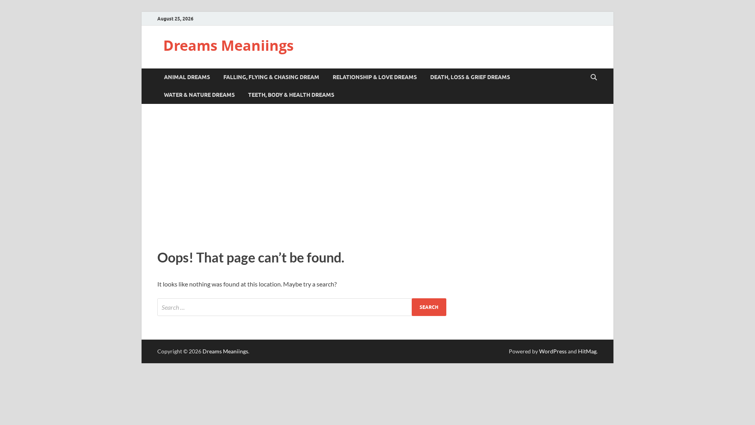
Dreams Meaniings (228, 45)
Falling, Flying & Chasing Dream (271, 77)
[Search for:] (301, 307)
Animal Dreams (187, 77)
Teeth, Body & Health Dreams (291, 95)
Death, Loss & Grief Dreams (470, 77)
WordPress (553, 351)
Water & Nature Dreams (199, 95)
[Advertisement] (377, 175)
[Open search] (594, 77)
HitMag (587, 351)
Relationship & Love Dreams (375, 77)
